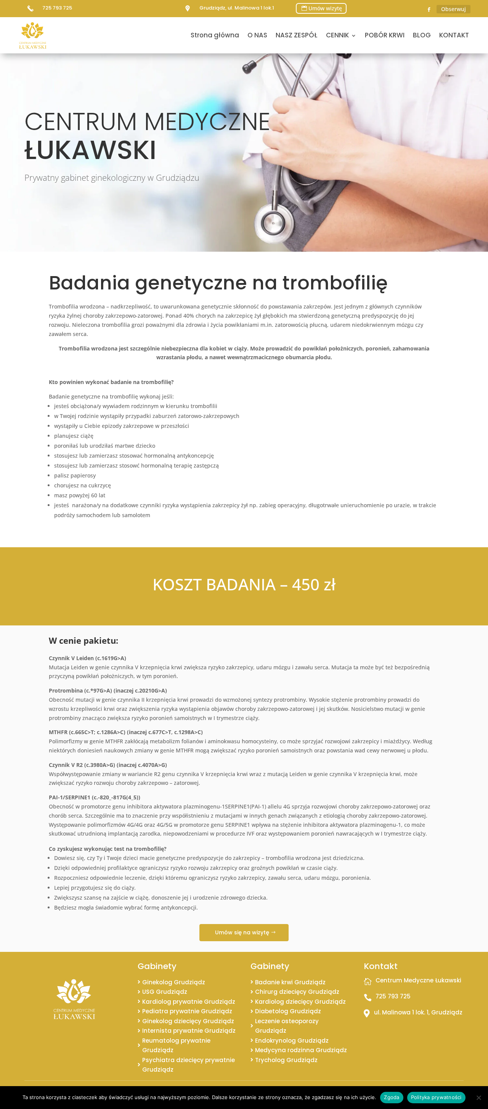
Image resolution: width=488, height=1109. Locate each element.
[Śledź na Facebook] (428, 9)
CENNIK (337, 35)
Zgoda (391, 1097)
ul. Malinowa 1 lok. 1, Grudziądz (418, 1012)
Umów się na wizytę (242, 932)
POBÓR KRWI (385, 35)
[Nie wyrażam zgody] (478, 1097)
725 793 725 (57, 7)
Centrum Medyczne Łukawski (418, 980)
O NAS (257, 35)
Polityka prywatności (436, 1097)
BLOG (422, 35)
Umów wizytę (325, 8)
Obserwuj (453, 9)
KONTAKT (454, 35)
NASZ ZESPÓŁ (297, 35)
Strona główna (215, 35)
